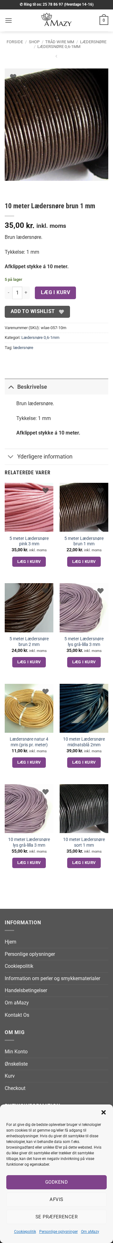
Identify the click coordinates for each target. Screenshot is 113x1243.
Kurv (10, 1076)
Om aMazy (90, 1231)
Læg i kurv (55, 292)
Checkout (15, 1088)
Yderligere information (45, 456)
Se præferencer (56, 1217)
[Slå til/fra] (11, 387)
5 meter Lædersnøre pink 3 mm (29, 541)
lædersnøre (23, 347)
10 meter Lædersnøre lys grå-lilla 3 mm (29, 842)
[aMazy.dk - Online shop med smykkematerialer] (56, 20)
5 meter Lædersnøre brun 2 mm (29, 641)
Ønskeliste (16, 1064)
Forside (15, 41)
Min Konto (16, 1052)
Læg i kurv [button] (29, 561)
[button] (103, 1112)
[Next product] (56, 57)
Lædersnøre (93, 41)
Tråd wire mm (59, 41)
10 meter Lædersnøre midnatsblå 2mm (84, 742)
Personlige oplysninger (58, 1231)
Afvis (56, 1199)
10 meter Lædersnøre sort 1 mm (84, 842)
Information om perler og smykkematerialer (52, 978)
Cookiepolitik (25, 1231)
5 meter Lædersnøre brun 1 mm (84, 541)
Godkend (56, 1182)
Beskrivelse (32, 387)
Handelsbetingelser (26, 990)
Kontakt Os (17, 1015)
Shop (34, 41)
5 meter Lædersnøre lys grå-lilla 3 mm (84, 641)
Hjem (10, 942)
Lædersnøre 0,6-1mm (58, 46)
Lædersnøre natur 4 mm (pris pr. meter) (29, 742)
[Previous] (11, 187)
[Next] (28, 187)
